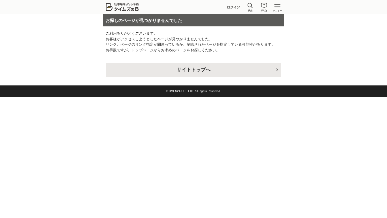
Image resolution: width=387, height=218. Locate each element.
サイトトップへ (193, 69)
